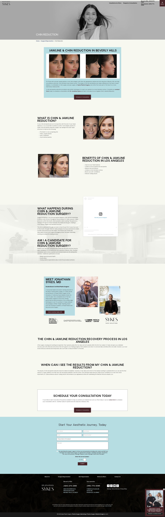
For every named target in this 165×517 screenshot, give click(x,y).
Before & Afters (101, 476)
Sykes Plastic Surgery (83, 85)
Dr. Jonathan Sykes (75, 91)
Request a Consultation (130, 3)
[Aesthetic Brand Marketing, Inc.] (106, 514)
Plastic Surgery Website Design (95, 514)
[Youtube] (114, 485)
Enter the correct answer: (82, 456)
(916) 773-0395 (93, 486)
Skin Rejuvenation (84, 476)
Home (38, 41)
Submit (82, 463)
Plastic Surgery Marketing (79, 514)
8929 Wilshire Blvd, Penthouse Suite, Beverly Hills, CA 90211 (70, 491)
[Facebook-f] (108, 485)
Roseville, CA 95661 (93, 492)
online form (112, 400)
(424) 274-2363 (70, 486)
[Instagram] (111, 485)
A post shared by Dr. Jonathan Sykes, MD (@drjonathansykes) (100, 234)
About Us (47, 476)
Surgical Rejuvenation (47, 41)
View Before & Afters (115, 3)
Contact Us (117, 476)
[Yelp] (117, 485)
